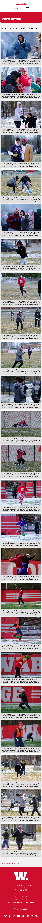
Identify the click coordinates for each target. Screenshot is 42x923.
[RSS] (36, 916)
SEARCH (15, 8)
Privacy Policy (21, 900)
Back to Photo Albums (21, 24)
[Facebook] (9, 916)
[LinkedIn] (28, 916)
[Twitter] (5, 916)
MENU (23, 8)
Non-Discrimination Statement (21, 903)
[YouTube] (18, 916)
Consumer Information (21, 896)
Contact (21, 906)
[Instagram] (14, 916)
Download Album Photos (11, 863)
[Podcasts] (32, 916)
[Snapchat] (23, 916)
